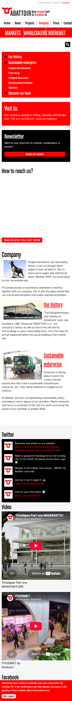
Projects (29, 23)
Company (44, 23)
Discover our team (19, 93)
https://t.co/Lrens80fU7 (27, 495)
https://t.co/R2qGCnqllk (47, 450)
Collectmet (13, 87)
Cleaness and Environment (19, 68)
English (65, 2)
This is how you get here (22, 240)
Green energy (14, 73)
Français (56, 2)
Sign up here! (35, 154)
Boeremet (57, 32)
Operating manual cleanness (20, 82)
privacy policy (57, 690)
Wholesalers (35, 32)
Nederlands (44, 2)
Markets (13, 32)
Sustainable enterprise (22, 62)
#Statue (54, 446)
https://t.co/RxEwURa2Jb (28, 446)
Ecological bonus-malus (18, 78)
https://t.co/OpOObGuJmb (29, 483)
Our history (15, 56)
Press (56, 23)
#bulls (46, 446)
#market (29, 450)
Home (7, 23)
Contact (68, 23)
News (18, 23)
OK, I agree (8, 696)
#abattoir (20, 450)
